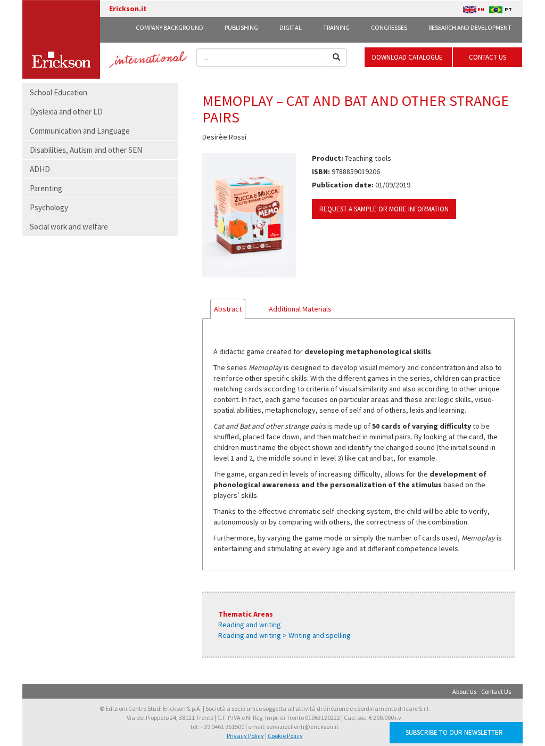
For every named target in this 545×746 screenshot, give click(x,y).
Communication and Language (80, 131)
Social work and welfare (69, 227)
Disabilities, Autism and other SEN (86, 150)
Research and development (469, 27)
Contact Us (496, 691)
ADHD (40, 169)
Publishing (241, 27)
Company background (169, 27)
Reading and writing (249, 624)
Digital (290, 27)
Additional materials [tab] (300, 309)
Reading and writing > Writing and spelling (284, 635)
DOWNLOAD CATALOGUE (408, 57)
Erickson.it (128, 8)
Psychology (49, 207)
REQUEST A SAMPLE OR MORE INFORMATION (384, 209)
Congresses (389, 27)
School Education (58, 92)
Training (336, 27)
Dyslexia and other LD (66, 111)
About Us (464, 691)
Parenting (46, 188)
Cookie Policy (285, 736)
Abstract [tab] (228, 309)
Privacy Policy (245, 736)
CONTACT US (487, 57)
